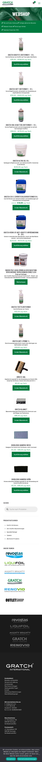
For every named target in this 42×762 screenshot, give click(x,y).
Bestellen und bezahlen (11, 680)
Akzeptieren (11, 759)
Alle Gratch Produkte (13, 539)
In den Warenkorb (21, 172)
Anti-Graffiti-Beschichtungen (15, 528)
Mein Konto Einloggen (11, 686)
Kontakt (7, 690)
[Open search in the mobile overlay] (21, 509)
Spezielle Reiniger (12, 532)
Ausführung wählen (21, 64)
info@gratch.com (11, 704)
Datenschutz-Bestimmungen (13, 692)
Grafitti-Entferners (12, 525)
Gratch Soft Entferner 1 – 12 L (21, 89)
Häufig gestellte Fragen (11, 688)
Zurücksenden (9, 684)
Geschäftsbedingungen (11, 694)
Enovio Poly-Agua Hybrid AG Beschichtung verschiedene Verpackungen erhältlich (21, 271)
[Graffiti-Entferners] (8, 3)
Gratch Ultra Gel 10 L (21, 160)
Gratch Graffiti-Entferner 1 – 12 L (21, 55)
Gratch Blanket (21, 409)
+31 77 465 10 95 (10, 706)
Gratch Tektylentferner (21, 307)
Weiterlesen (21, 282)
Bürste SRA (21, 377)
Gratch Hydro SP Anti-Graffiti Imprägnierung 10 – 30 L (21, 233)
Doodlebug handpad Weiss (21, 445)
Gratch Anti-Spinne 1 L (21, 341)
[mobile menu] (39, 3)
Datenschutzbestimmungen (27, 759)
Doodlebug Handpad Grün (21, 479)
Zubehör (9, 535)
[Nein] (39, 754)
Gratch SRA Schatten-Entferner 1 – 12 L (21, 125)
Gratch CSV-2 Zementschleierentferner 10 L (21, 196)
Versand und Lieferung (11, 682)
